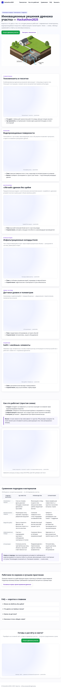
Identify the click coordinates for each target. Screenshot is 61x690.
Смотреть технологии (29, 32)
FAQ (50, 2)
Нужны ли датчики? (10, 614)
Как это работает (33, 2)
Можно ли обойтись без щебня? (14, 604)
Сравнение (44, 2)
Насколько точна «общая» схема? (14, 619)
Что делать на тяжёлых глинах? (14, 609)
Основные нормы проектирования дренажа (17, 584)
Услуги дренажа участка (10, 32)
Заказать (57, 2)
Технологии (23, 2)
